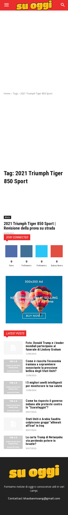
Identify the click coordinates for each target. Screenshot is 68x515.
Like (11, 246)
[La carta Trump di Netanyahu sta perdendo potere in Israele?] (13, 442)
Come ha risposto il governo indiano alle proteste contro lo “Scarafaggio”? (44, 404)
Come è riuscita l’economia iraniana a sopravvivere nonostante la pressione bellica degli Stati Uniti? (43, 366)
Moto (7, 217)
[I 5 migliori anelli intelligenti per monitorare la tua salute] (13, 387)
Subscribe (57, 246)
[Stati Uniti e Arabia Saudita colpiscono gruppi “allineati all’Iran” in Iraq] (13, 424)
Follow (26, 246)
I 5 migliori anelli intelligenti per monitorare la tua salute (44, 384)
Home (7, 93)
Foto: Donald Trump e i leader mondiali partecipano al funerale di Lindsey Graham (45, 346)
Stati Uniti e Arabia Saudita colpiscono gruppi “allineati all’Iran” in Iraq (43, 422)
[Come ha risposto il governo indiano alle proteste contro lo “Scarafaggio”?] (13, 405)
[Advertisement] (34, 51)
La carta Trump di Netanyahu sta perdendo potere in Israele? (44, 440)
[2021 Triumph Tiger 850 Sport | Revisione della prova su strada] (34, 204)
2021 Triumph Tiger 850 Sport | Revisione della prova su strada (30, 226)
